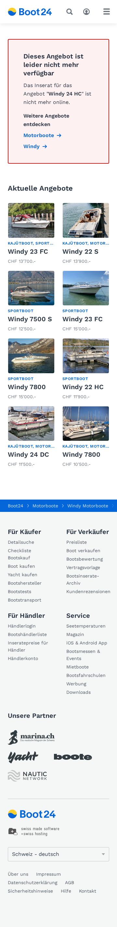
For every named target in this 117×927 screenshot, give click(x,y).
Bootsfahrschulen (86, 675)
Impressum (48, 874)
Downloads (78, 692)
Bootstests (19, 591)
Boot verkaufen (83, 550)
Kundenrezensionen (87, 591)
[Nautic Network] (27, 776)
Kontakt (87, 891)
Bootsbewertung (84, 559)
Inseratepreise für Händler (28, 646)
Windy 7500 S (30, 319)
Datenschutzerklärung (32, 882)
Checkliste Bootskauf (19, 554)
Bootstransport (24, 600)
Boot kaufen (21, 566)
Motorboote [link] (38, 135)
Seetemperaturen (86, 626)
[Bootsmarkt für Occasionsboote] (30, 11)
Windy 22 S (80, 251)
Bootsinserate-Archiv (82, 579)
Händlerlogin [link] (22, 626)
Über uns (18, 874)
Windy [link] (31, 146)
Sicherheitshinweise (30, 891)
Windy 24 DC (28, 454)
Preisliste (76, 542)
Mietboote (77, 666)
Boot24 (15, 505)
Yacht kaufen (22, 574)
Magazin (75, 634)
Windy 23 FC (28, 251)
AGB (69, 882)
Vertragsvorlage (83, 567)
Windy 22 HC (83, 387)
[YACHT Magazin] (23, 757)
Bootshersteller (25, 583)
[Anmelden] (88, 11)
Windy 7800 (27, 387)
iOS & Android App (86, 642)
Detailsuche (21, 542)
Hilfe (66, 891)
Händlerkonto (23, 658)
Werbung (76, 683)
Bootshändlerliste (27, 634)
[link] (31, 234)
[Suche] (70, 12)
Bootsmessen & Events (83, 655)
